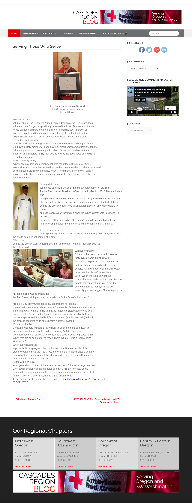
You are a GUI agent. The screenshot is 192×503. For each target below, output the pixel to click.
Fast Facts (49, 33)
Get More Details (23, 466)
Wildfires (67, 33)
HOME (14, 33)
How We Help (30, 33)
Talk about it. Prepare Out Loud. (31, 399)
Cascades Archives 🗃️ (114, 33)
